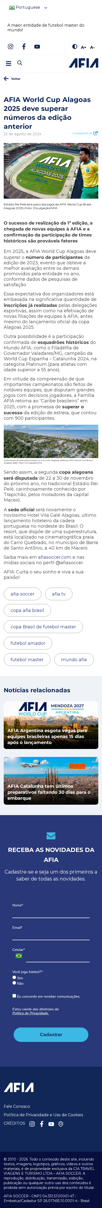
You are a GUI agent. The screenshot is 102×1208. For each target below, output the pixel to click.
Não (20, 983)
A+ (83, 47)
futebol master (27, 659)
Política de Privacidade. (30, 1013)
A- (92, 47)
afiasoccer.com (54, 557)
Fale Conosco (17, 1106)
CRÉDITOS (14, 1123)
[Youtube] (37, 47)
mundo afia (74, 659)
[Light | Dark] (74, 47)
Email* (17, 927)
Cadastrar (51, 1034)
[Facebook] (24, 47)
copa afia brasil (27, 610)
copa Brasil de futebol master (43, 627)
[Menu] (8, 63)
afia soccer (22, 594)
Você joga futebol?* (27, 972)
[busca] (20, 63)
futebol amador (28, 643)
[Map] (61, 1124)
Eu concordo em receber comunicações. (48, 996)
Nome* (17, 905)
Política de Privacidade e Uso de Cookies (43, 1115)
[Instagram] (10, 47)
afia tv (59, 594)
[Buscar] (28, 58)
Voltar (15, 79)
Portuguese (27, 7)
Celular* (18, 950)
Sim (19, 978)
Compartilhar (82, 133)
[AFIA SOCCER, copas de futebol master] (83, 63)
